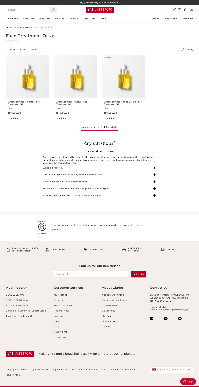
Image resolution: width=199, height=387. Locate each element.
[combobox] (171, 369)
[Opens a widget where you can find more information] (188, 382)
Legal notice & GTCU (63, 369)
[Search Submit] (53, 10)
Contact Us (60, 337)
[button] (12, 40)
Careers (106, 327)
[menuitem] (174, 10)
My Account (60, 295)
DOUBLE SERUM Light (18, 300)
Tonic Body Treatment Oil (19, 316)
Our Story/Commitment (114, 300)
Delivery (58, 300)
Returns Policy (61, 311)
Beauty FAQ (60, 332)
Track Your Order (63, 305)
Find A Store (108, 321)
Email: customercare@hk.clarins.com (169, 295)
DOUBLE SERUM (15, 295)
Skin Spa (106, 316)
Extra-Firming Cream (17, 305)
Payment (59, 316)
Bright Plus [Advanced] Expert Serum (26, 311)
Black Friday (108, 311)
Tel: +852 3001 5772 (160, 301)
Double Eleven (110, 305)
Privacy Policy (13, 375)
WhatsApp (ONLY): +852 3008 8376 (169, 298)
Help (56, 321)
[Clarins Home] (100, 9)
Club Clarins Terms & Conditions (118, 369)
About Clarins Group (113, 295)
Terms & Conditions (87, 369)
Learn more (56, 230)
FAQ (56, 327)
